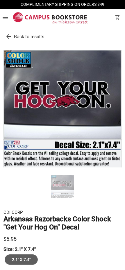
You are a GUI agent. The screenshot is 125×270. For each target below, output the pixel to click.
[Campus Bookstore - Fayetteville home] (50, 18)
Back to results (29, 36)
